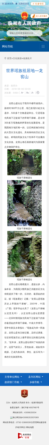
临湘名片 (27, 58)
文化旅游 (17, 58)
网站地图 (30, 427)
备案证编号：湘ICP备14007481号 (24, 407)
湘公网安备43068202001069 (26, 417)
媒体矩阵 (9, 3)
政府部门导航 (12, 382)
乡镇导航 (35, 382)
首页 (9, 58)
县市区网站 (34, 376)
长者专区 (39, 3)
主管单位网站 (12, 376)
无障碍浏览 (23, 3)
